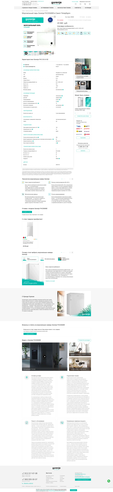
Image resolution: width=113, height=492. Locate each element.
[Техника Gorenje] (56, 3)
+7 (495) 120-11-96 (83, 146)
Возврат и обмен (49, 482)
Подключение (49, 477)
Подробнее (83, 137)
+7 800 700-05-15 (41, 1)
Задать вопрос (30, 333)
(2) (36, 239)
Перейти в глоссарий (50, 281)
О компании (62, 475)
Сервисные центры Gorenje (51, 481)
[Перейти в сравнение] (80, 4)
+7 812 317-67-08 (26, 3)
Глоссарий (62, 478)
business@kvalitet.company (82, 477)
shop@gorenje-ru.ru (80, 474)
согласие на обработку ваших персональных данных (45, 490)
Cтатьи (61, 477)
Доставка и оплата (50, 475)
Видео (61, 479)
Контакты (62, 481)
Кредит (47, 479)
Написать (83, 150)
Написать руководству (83, 479)
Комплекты (78, 7)
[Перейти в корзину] (85, 4)
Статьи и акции (75, 1)
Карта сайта (77, 486)
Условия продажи (49, 478)
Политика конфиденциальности (52, 486)
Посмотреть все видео (84, 340)
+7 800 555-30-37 (26, 4)
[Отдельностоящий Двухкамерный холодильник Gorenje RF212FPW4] (30, 229)
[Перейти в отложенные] (76, 4)
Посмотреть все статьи (83, 116)
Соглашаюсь (73, 490)
